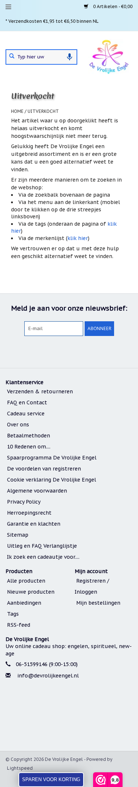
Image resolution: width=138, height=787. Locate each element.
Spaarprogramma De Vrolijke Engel (51, 457)
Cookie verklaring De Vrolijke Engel (51, 479)
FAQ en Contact (27, 402)
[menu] (8, 7)
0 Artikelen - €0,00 (112, 6)
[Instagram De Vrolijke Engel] (96, 351)
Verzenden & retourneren (40, 391)
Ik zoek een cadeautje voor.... (43, 557)
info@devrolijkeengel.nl (48, 675)
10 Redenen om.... (28, 446)
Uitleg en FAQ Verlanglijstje (42, 546)
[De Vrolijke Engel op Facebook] (43, 351)
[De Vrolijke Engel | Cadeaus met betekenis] (109, 56)
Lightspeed (20, 768)
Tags (13, 614)
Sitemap (17, 535)
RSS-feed (18, 625)
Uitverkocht (43, 111)
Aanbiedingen (24, 603)
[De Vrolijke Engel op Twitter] (56, 351)
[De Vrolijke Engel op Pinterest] (69, 351)
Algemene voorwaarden (37, 490)
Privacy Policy (23, 501)
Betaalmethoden (28, 435)
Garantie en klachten (33, 524)
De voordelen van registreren (44, 468)
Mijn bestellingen (98, 603)
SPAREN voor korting (51, 779)
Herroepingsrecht (29, 512)
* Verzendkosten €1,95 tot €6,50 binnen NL (52, 21)
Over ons (18, 424)
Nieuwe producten (30, 592)
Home (17, 111)
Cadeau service (26, 413)
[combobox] (41, 57)
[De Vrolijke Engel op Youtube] (82, 351)
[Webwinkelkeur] (69, 716)
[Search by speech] (69, 57)
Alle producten (26, 580)
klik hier (77, 238)
